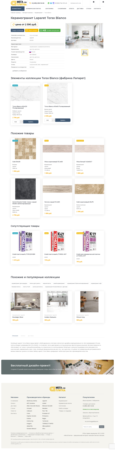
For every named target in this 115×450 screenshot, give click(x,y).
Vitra (43, 428)
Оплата (71, 8)
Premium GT (46, 413)
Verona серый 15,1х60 (52, 202)
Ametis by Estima (32, 401)
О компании (62, 8)
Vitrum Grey (80, 317)
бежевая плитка (16, 286)
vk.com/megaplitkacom (91, 421)
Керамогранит (17, 8)
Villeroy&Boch (46, 426)
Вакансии (13, 436)
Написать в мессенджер (91, 409)
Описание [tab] (15, 336)
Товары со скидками (65, 411)
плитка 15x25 (26, 286)
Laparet (32, 38)
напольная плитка (38, 286)
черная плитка (47, 283)
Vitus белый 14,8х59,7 (84, 162)
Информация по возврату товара (36, 434)
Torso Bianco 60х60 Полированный (57, 106)
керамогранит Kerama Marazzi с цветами (56, 286)
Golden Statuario (50, 317)
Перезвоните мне (75, 3)
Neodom (44, 408)
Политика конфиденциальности (19, 433)
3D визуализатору (83, 369)
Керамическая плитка (33, 8)
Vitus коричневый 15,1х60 (53, 162)
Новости (13, 411)
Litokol (14, 257)
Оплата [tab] (23, 336)
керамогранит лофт (96, 283)
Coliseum (29, 411)
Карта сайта (28, 436)
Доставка (80, 8)
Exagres (29, 423)
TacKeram (45, 421)
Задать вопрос (32, 30)
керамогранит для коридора (19, 283)
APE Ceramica (31, 403)
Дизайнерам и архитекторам (18, 434)
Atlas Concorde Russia (33, 406)
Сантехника (49, 8)
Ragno (44, 418)
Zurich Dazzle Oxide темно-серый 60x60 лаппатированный (24, 202)
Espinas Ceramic (31, 416)
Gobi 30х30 (16, 162)
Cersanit (29, 408)
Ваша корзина (87, 400)
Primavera (45, 416)
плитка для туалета (35, 283)
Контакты (97, 8)
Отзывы (48, 434)
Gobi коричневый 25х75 (85, 202)
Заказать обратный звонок (91, 412)
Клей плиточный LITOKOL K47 (55, 254)
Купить (30, 122)
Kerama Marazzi (31, 428)
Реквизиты (20, 436)
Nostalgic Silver (17, 317)
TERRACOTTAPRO (47, 423)
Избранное (96, 400)
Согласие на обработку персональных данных (41, 433)
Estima (29, 418)
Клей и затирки (63, 408)
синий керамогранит (59, 283)
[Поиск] (97, 3)
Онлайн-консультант (52, 30)
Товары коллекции (17, 30)
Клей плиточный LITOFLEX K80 (23, 254)
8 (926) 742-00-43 (61, 3)
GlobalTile (29, 426)
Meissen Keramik (47, 406)
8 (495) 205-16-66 (37, 3)
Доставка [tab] (31, 336)
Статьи (88, 8)
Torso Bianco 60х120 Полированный (19, 107)
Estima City (30, 421)
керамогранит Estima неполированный (77, 283)
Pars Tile (44, 411)
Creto (28, 413)
